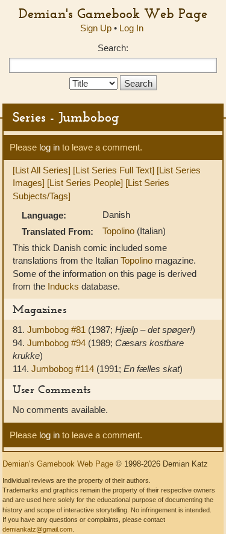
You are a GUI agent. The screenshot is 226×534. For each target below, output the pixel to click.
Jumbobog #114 (63, 369)
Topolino (119, 231)
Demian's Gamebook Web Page (113, 13)
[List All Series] (42, 170)
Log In (131, 28)
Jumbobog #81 (57, 329)
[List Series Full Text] (113, 170)
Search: (113, 48)
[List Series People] (85, 183)
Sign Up (95, 28)
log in (49, 147)
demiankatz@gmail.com (37, 529)
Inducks (63, 286)
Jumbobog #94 (57, 343)
